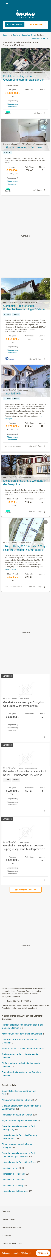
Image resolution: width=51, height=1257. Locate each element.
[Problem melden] (44, 113)
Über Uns (6, 1211)
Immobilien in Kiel (10, 1168)
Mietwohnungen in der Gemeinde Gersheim (22, 1034)
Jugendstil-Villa (12, 393)
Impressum (6, 1235)
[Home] (25, 14)
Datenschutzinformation (12, 1243)
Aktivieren (43, 1253)
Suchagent (37, 24)
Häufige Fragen (8, 1219)
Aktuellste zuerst (38, 38)
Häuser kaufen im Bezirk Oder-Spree (19, 1162)
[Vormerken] (45, 52)
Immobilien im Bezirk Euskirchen (17, 1115)
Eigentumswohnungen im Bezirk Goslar (20, 1120)
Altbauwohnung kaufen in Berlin (17, 1100)
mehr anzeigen (11, 569)
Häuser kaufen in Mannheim (15, 1191)
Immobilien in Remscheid (14, 1174)
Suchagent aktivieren (26, 890)
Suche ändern (16, 25)
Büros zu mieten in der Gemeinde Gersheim (22, 1048)
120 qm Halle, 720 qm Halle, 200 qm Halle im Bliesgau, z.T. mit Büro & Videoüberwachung (25, 548)
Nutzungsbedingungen (11, 1227)
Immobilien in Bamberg (12, 1185)
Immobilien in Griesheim (13, 1180)
